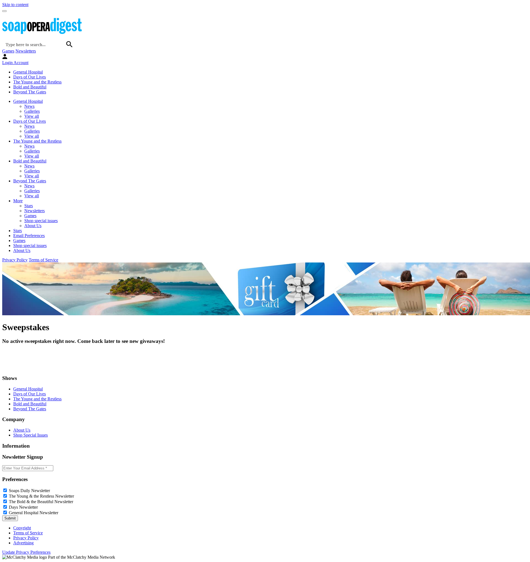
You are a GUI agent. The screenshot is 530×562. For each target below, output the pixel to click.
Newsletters (25, 51)
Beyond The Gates (29, 92)
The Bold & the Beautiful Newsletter (41, 501)
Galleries (32, 111)
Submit (10, 518)
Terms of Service (43, 260)
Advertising (23, 542)
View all (31, 116)
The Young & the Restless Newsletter (41, 496)
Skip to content (15, 4)
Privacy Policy (15, 260)
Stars (28, 205)
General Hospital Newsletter (33, 512)
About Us (32, 225)
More (18, 200)
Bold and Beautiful (29, 87)
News (29, 106)
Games (8, 51)
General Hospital (28, 72)
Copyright (22, 528)
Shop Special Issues (30, 435)
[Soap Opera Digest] (13, 367)
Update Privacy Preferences (26, 552)
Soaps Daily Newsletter (29, 490)
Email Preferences (29, 235)
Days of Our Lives (29, 77)
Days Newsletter (23, 507)
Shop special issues (41, 220)
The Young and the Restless (37, 82)
